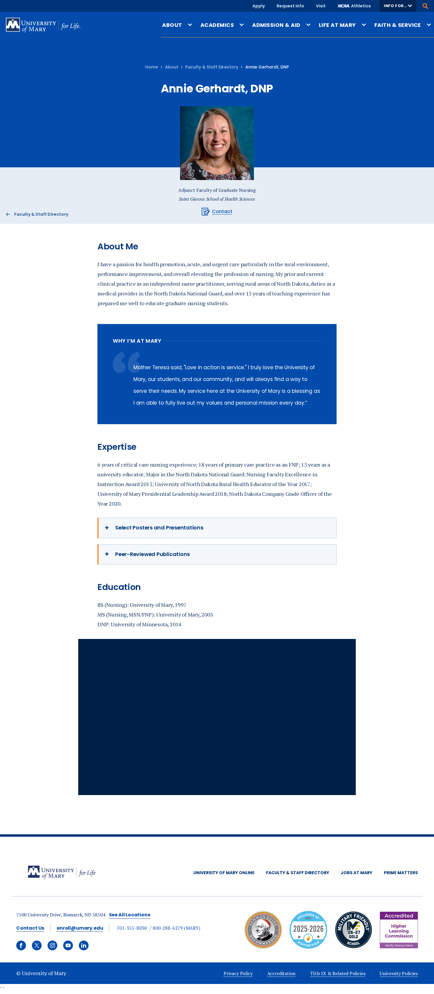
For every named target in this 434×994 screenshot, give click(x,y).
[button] (398, 6)
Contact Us (30, 928)
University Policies (399, 973)
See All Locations (129, 914)
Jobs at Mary (356, 873)
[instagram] (52, 945)
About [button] (172, 25)
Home (151, 67)
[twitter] (37, 945)
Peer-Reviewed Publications (152, 554)
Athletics (361, 6)
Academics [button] (217, 25)
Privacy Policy (237, 973)
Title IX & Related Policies (337, 973)
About (171, 67)
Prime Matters (401, 873)
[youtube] (68, 945)
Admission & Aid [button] (276, 25)
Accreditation (281, 973)
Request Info (290, 6)
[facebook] (21, 945)
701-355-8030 (132, 928)
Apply (258, 6)
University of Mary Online (223, 873)
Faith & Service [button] (397, 25)
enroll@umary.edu (80, 928)
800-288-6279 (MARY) (176, 928)
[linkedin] (84, 945)
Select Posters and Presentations (159, 527)
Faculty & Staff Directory (211, 67)
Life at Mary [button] (337, 25)
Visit (321, 6)
